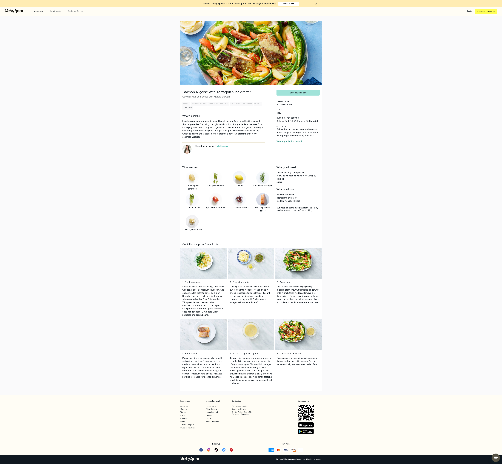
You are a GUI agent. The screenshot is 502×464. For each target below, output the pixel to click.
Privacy (183, 415)
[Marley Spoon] (189, 459)
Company (184, 418)
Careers (183, 409)
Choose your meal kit (486, 11)
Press (182, 421)
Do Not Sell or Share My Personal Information (242, 413)
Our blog (209, 418)
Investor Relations (187, 428)
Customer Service (75, 11)
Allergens (281, 126)
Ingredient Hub (212, 412)
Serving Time (282, 101)
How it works (55, 11)
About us (184, 406)
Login (469, 11)
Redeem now (288, 3)
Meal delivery (211, 409)
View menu (38, 11)
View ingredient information (290, 141)
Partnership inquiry (239, 406)
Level (279, 110)
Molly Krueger (221, 146)
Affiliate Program (187, 425)
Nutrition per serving (287, 118)
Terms (183, 412)
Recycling (210, 415)
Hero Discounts (212, 421)
